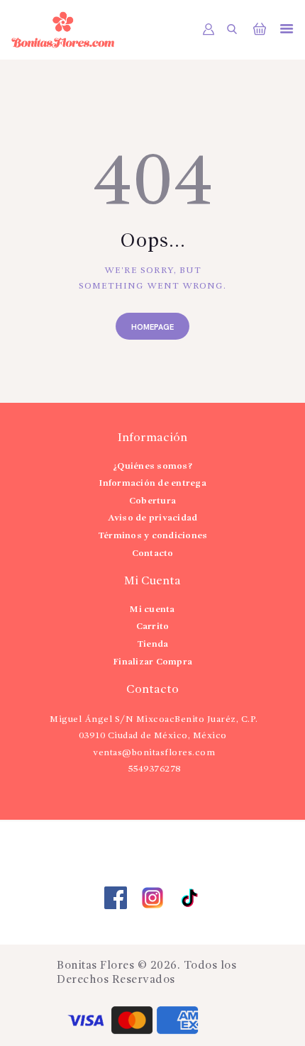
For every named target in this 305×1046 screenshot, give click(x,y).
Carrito (153, 626)
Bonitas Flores (95, 966)
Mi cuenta (152, 609)
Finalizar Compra (152, 662)
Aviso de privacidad (153, 518)
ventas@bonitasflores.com (154, 752)
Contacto (153, 553)
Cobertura (152, 501)
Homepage (152, 327)
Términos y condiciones (153, 535)
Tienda (153, 644)
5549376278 (154, 769)
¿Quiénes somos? (152, 466)
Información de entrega (152, 483)
